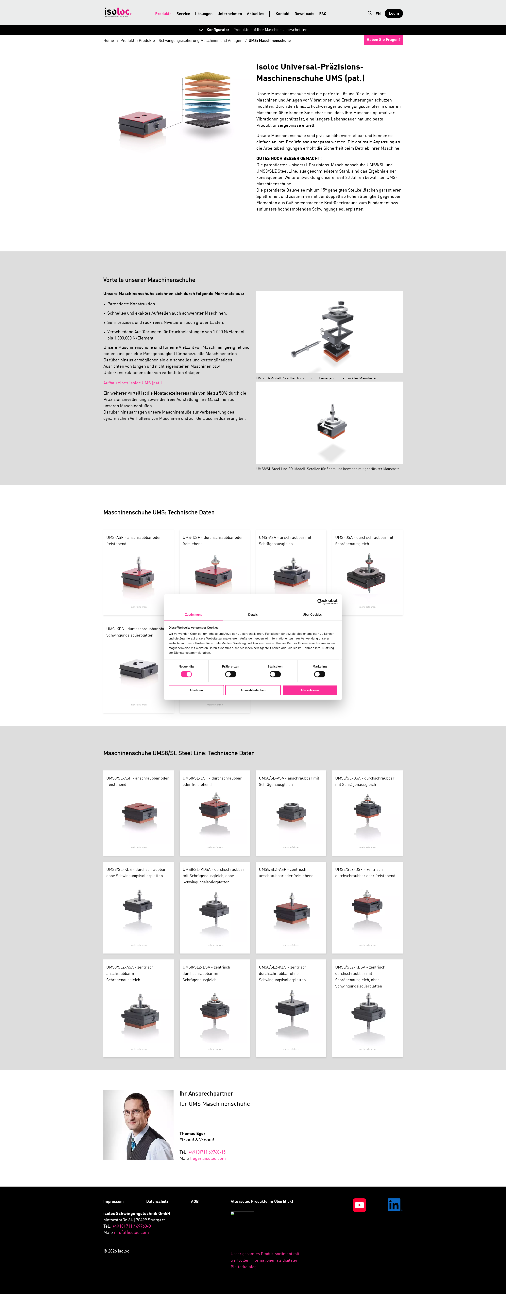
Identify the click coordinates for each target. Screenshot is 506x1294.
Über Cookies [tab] (312, 614)
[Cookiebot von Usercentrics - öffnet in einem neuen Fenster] (320, 602)
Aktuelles (255, 14)
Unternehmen (229, 14)
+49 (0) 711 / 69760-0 (131, 1226)
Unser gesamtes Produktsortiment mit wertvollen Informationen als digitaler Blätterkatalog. (265, 1260)
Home (109, 41)
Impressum (113, 1202)
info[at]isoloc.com (131, 1233)
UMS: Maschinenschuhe (270, 41)
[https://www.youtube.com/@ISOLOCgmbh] (349, 1234)
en (378, 14)
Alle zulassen (310, 690)
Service (183, 14)
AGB (195, 1202)
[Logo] (118, 12)
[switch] (230, 674)
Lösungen (203, 14)
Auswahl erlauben (253, 690)
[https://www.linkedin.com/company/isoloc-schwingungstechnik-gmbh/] (386, 1234)
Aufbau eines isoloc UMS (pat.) (132, 383)
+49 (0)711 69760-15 (207, 1152)
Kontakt (283, 14)
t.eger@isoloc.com (208, 1159)
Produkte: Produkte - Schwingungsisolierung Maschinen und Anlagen (181, 41)
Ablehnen (196, 690)
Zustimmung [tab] (194, 614)
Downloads (304, 14)
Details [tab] (253, 614)
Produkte (163, 14)
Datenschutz (157, 1202)
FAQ (323, 14)
